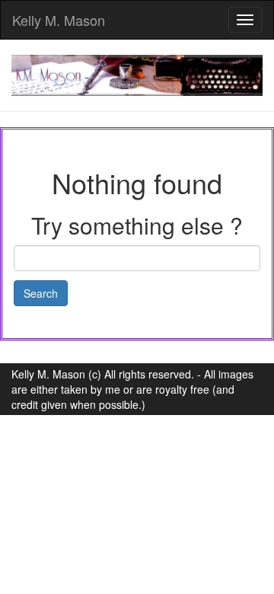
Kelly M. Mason (58, 20)
